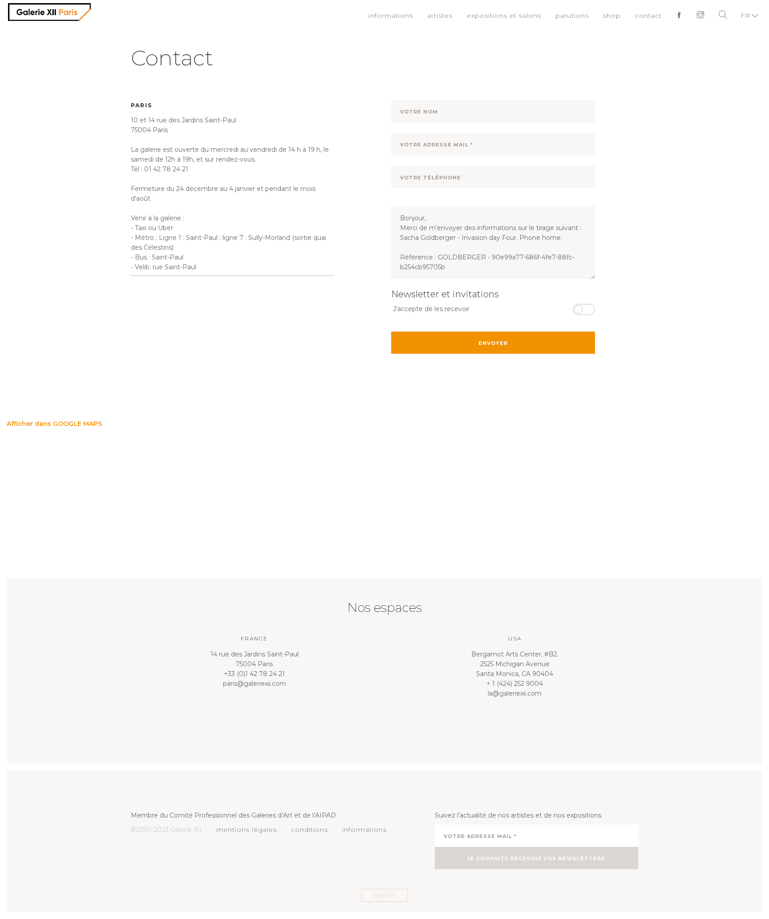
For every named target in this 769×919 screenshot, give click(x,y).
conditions (303, 829)
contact (651, 15)
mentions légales (244, 829)
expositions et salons (515, 15)
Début (385, 896)
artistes (455, 15)
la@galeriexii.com (515, 693)
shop (615, 15)
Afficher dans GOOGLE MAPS (54, 424)
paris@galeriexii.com (254, 684)
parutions (578, 15)
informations (409, 15)
